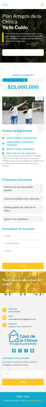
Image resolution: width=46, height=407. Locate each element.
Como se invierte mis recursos (21, 198)
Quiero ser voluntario (16, 219)
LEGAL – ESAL (23, 397)
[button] (23, 189)
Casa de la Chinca (33, 400)
